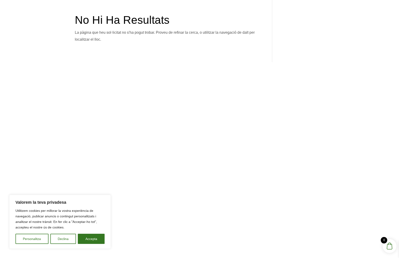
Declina (63, 239)
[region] (60, 222)
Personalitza (32, 239)
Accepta (91, 239)
